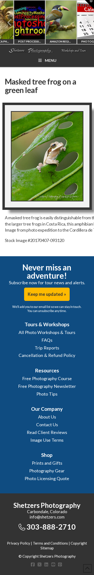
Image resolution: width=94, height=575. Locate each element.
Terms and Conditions (50, 543)
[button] (89, 4)
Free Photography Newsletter (47, 386)
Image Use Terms (46, 440)
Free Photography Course (47, 378)
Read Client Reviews (47, 432)
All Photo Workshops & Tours (47, 332)
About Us (47, 416)
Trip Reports (47, 347)
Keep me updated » (47, 294)
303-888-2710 (51, 526)
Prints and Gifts (47, 463)
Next (84, 22)
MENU (50, 60)
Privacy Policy (18, 543)
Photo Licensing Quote (47, 478)
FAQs (46, 340)
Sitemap (47, 548)
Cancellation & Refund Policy (47, 355)
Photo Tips (46, 394)
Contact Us (47, 424)
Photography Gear (47, 470)
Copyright (79, 543)
